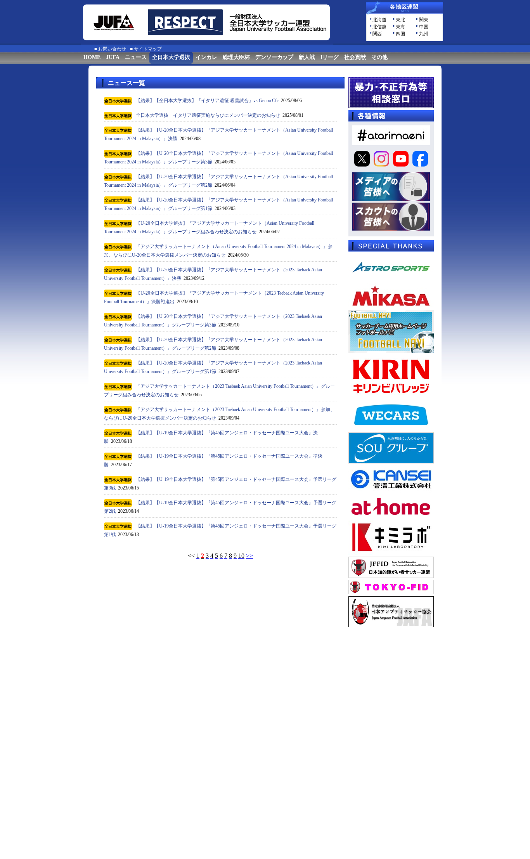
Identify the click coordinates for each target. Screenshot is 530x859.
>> (249, 555)
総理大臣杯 (236, 57)
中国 (423, 27)
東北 (400, 20)
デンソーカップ (274, 57)
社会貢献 (355, 57)
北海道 (379, 20)
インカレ (206, 57)
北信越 (379, 27)
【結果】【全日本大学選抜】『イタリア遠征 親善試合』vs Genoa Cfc (207, 100)
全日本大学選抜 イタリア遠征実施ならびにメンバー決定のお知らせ (208, 115)
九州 (423, 33)
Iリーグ (329, 57)
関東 (423, 20)
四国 (400, 33)
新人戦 (307, 57)
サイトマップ (148, 49)
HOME (91, 57)
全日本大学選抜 (171, 57)
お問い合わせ (112, 49)
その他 (379, 57)
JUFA (113, 57)
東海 (400, 27)
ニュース (136, 57)
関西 (377, 33)
